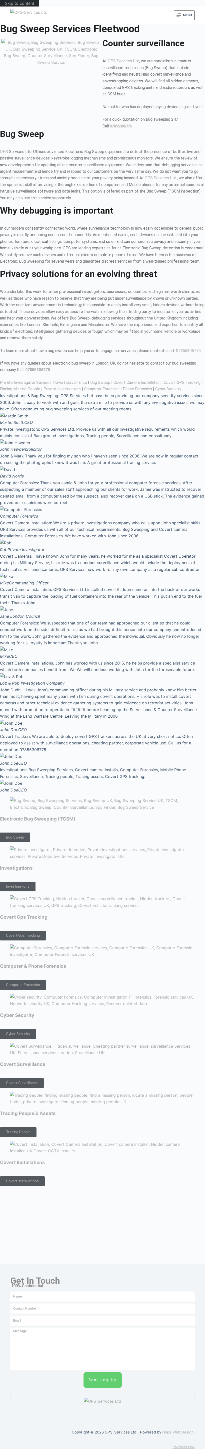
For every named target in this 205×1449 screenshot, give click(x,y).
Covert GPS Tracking (182, 382)
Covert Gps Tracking (24, 917)
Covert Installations (22, 1162)
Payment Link (183, 1447)
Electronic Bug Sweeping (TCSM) (38, 819)
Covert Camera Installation (137, 382)
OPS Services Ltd (123, 61)
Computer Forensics (102, 389)
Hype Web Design (178, 1432)
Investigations (16, 868)
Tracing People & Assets (28, 1113)
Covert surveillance (70, 382)
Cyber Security (168, 389)
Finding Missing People (20, 389)
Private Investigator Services (26, 382)
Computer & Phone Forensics (33, 966)
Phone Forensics (137, 389)
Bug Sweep (100, 382)
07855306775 (121, 126)
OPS (4, 151)
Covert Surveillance (22, 1064)
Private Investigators (62, 389)
